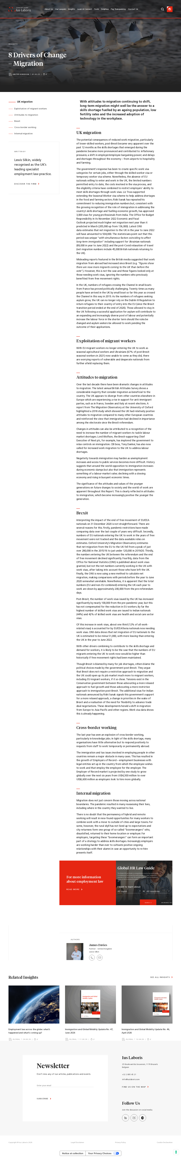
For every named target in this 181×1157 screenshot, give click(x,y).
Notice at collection (72, 1153)
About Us (49, 9)
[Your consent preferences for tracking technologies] (176, 1152)
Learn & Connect (84, 9)
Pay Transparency (118, 9)
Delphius (105, 9)
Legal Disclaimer (77, 1142)
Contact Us (133, 9)
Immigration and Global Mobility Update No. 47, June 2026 (89, 1031)
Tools (96, 9)
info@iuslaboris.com (130, 1079)
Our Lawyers (60, 9)
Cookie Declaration (165, 1142)
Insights (71, 9)
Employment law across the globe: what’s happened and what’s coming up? (29, 1031)
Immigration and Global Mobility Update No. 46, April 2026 (146, 1031)
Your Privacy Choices (99, 1153)
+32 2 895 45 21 (129, 1075)
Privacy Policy (120, 1142)
